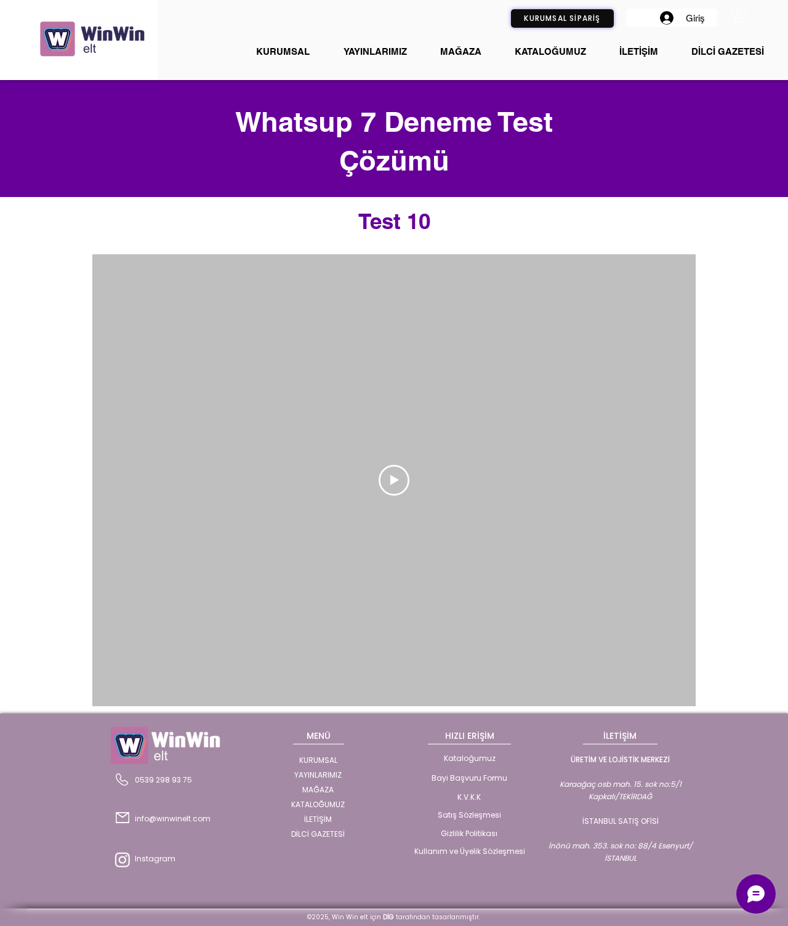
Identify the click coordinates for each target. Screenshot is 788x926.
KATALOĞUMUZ (318, 804)
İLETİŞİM (318, 819)
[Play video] (394, 480)
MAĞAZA (318, 789)
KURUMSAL (318, 760)
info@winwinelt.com (173, 818)
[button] (739, 16)
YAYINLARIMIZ (318, 775)
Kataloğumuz (470, 758)
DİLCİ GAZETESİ (318, 834)
